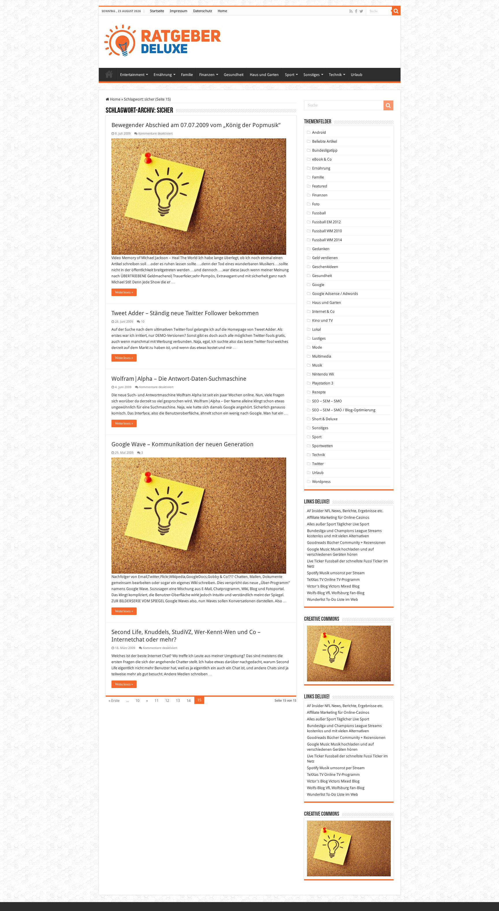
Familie (187, 74)
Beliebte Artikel (324, 141)
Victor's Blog (317, 586)
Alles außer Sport (321, 524)
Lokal (316, 329)
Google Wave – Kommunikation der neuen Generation (182, 444)
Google (318, 284)
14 (189, 700)
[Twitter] (361, 11)
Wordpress (321, 481)
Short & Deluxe (325, 419)
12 (167, 700)
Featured (319, 186)
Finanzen (207, 74)
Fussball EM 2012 (326, 222)
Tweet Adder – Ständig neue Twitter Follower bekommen (185, 313)
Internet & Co (323, 311)
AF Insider (315, 511)
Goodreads (316, 542)
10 (142, 322)
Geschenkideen (325, 267)
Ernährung (163, 74)
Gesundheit (233, 74)
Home (222, 11)
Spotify (313, 573)
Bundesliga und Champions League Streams (344, 531)
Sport (289, 74)
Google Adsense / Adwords (335, 293)
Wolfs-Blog (316, 593)
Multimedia (321, 356)
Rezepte (319, 392)
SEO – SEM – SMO (327, 401)
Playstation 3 (322, 383)
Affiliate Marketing (322, 517)
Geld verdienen (325, 258)
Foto (316, 204)
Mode (317, 347)
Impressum (178, 11)
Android (319, 132)
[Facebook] (356, 11)
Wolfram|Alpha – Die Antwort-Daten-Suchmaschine (178, 378)
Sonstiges (312, 74)
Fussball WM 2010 (327, 231)
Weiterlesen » (124, 292)
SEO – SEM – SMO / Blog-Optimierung (343, 410)
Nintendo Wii (323, 374)
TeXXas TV (315, 579)
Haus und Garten (264, 74)
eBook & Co (322, 159)
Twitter (318, 464)
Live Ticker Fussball (322, 561)
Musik (317, 365)
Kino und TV (322, 320)
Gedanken (320, 249)
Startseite (157, 11)
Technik (335, 74)
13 (178, 700)
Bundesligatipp (325, 150)
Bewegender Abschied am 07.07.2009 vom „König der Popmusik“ (195, 125)
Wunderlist (316, 599)
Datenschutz (202, 11)
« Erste (114, 700)
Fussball (319, 213)
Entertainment (132, 74)
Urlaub (356, 74)
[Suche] (396, 11)
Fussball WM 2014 (327, 240)
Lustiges (319, 338)
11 (156, 700)
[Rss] (351, 11)
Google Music (318, 549)
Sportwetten (322, 446)
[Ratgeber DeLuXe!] (165, 41)
